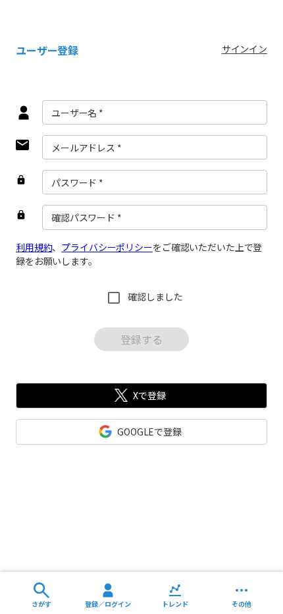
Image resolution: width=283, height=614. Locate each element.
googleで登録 (149, 431)
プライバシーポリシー (107, 247)
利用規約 (34, 247)
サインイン (244, 48)
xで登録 (149, 395)
